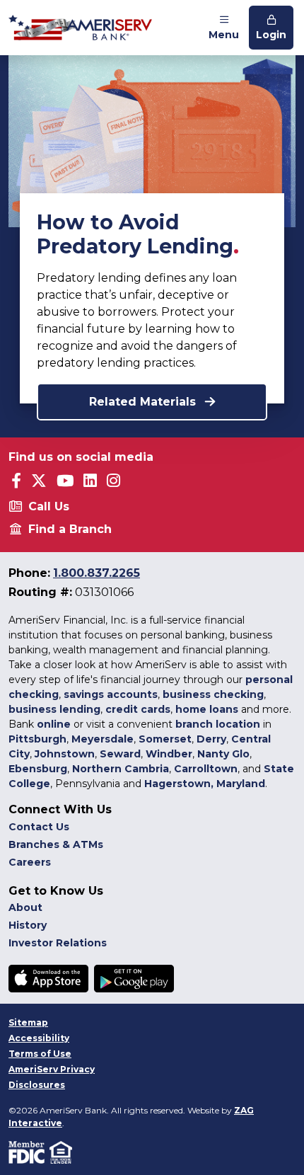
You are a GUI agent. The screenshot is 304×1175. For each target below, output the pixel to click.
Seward (120, 753)
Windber (169, 753)
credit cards (137, 709)
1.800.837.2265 (96, 573)
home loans (206, 709)
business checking (213, 694)
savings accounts (111, 694)
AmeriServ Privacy (51, 1069)
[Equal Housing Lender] (61, 1151)
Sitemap (28, 1022)
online (54, 724)
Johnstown (65, 753)
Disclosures (36, 1084)
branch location (217, 724)
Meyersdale (102, 739)
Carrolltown (206, 768)
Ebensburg (37, 768)
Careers (29, 862)
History (27, 925)
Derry (211, 739)
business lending (54, 709)
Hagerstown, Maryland (204, 783)
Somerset (165, 739)
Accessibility (38, 1038)
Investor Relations (57, 942)
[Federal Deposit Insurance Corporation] (28, 1151)
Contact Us (38, 826)
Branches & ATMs (55, 844)
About (25, 907)
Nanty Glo (223, 753)
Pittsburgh (37, 739)
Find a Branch (70, 529)
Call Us (48, 506)
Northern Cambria (120, 768)
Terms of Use (39, 1053)
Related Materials (144, 401)
